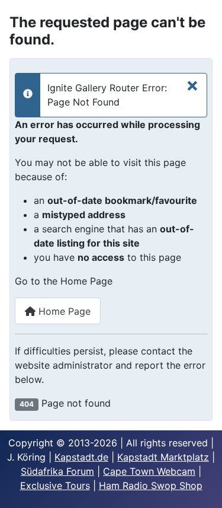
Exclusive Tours (55, 485)
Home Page (63, 311)
